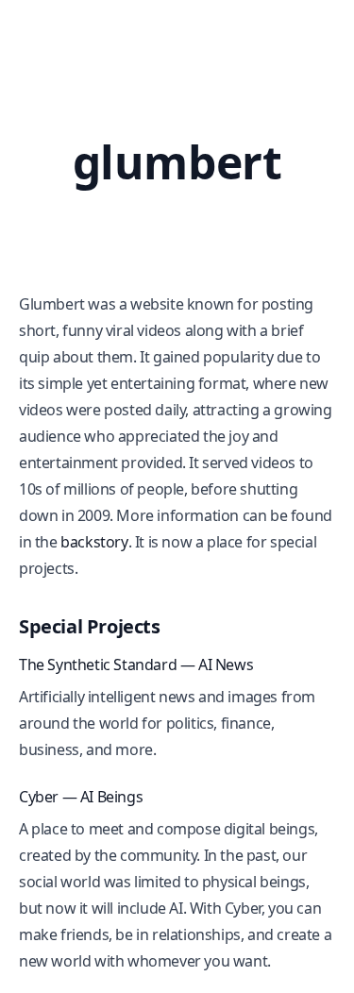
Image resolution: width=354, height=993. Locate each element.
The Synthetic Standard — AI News (136, 664)
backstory (93, 541)
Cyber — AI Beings (81, 796)
